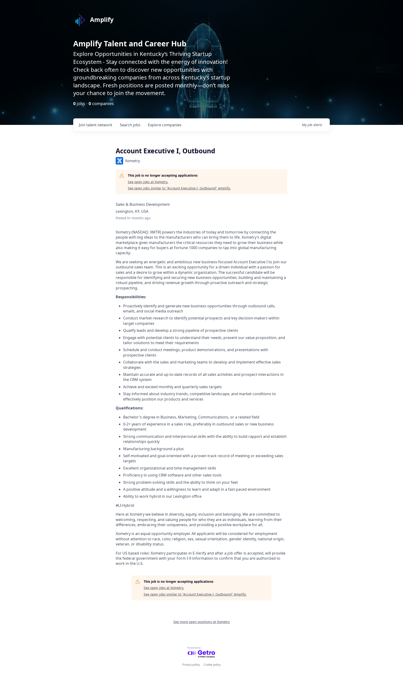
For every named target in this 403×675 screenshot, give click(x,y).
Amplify (102, 19)
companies (164, 124)
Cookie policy (212, 665)
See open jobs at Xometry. (148, 182)
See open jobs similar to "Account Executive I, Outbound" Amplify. (179, 188)
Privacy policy (191, 665)
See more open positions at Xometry (201, 622)
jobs (130, 124)
